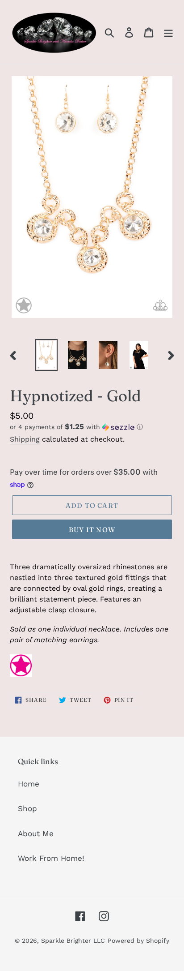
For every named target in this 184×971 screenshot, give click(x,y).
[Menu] (168, 32)
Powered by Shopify (138, 940)
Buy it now (92, 529)
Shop (27, 808)
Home (28, 783)
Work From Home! (51, 858)
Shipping (25, 439)
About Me (36, 833)
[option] (46, 355)
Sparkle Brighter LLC (73, 940)
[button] (92, 426)
